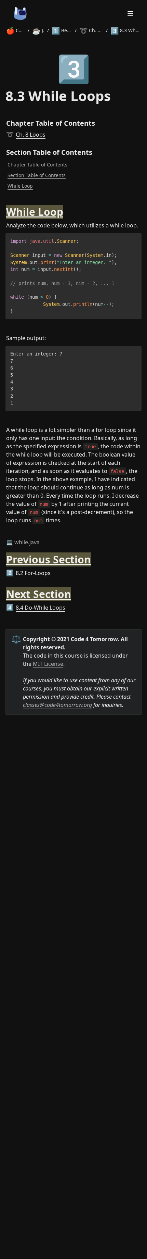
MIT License (48, 664)
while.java (27, 542)
